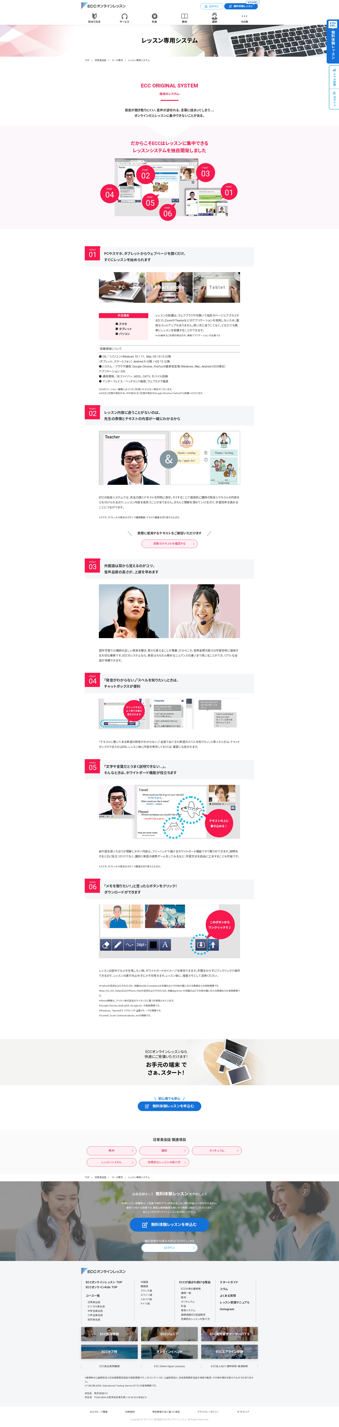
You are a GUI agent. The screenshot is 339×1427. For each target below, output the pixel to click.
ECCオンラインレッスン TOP (104, 1282)
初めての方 (94, 21)
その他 (244, 21)
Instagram (227, 1309)
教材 (184, 21)
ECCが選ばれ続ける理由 (194, 1282)
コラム (224, 1289)
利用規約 (130, 1412)
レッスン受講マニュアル (235, 1302)
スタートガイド (229, 1282)
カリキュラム (217, 1150)
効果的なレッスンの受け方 (164, 1162)
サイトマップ (243, 1412)
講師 (214, 21)
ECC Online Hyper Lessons (169, 1366)
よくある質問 (228, 1295)
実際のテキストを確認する (169, 543)
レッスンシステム (111, 1162)
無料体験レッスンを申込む (173, 1106)
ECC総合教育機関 (110, 1366)
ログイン (214, 6)
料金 (154, 21)
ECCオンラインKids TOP (102, 1287)
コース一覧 (93, 1295)
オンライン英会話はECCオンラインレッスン (165, 1419)
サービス (124, 21)
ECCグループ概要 (99, 1412)
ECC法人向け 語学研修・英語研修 (229, 1366)
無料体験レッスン (246, 5)
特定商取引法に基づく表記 (166, 1412)
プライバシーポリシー (208, 1412)
